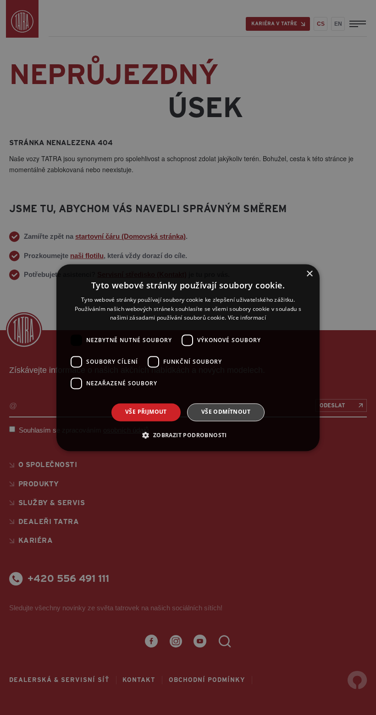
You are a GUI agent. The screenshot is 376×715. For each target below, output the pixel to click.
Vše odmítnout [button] (225, 412)
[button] (188, 434)
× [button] (309, 273)
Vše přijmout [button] (146, 412)
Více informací (247, 318)
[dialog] (188, 357)
